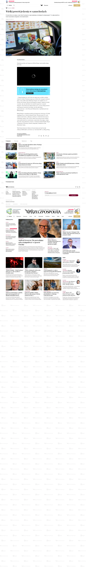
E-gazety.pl (34, 192)
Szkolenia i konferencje (10, 201)
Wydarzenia (19, 216)
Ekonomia (46, 5)
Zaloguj (77, 5)
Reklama (24, 191)
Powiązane (8, 141)
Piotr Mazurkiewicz (21, 59)
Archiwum (24, 195)
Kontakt (7, 192)
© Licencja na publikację (21, 133)
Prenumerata (24, 193)
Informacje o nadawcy (16, 195)
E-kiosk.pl (33, 191)
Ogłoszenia (24, 192)
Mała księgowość (35, 195)
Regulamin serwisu (15, 193)
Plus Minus (48, 216)
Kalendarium (15, 204)
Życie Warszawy (35, 198)
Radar (58, 216)
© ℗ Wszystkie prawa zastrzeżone (23, 134)
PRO (35, 216)
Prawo (31, 216)
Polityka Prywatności (16, 191)
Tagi (31, 141)
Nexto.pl (33, 193)
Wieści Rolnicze (35, 197)
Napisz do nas (8, 193)
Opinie (64, 257)
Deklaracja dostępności (16, 196)
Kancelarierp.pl (34, 196)
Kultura (53, 216)
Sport (63, 216)
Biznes (19, 143)
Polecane (16, 141)
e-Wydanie (70, 5)
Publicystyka (40, 216)
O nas (7, 191)
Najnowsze (24, 141)
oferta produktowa (23, 204)
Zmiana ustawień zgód (16, 192)
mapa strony (8, 204)
